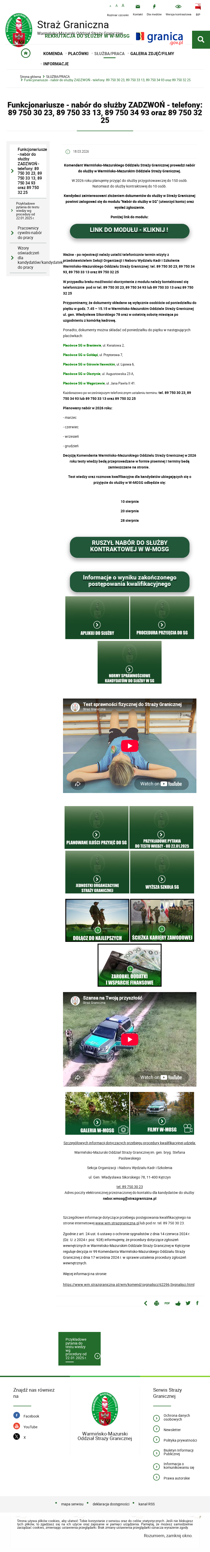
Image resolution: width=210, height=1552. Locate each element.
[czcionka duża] (123, 5)
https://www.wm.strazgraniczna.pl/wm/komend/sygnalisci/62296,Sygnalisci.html (128, 1284)
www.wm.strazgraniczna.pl (117, 1223)
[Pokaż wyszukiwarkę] (201, 40)
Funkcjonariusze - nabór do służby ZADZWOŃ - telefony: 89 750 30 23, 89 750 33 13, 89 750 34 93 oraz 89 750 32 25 (107, 80)
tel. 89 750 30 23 (130, 1186)
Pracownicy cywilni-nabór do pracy (30, 232)
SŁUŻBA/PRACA (58, 76)
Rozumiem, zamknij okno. (168, 1535)
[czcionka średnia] (117, 6)
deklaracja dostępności (111, 1504)
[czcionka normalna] (110, 6)
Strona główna (30, 76)
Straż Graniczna (64, 24)
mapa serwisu (72, 1504)
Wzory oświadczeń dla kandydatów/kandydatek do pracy (32, 257)
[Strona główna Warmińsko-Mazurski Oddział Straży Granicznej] (104, 1409)
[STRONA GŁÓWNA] (26, 54)
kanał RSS (147, 1504)
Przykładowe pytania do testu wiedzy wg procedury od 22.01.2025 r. (27, 210)
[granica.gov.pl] (159, 38)
